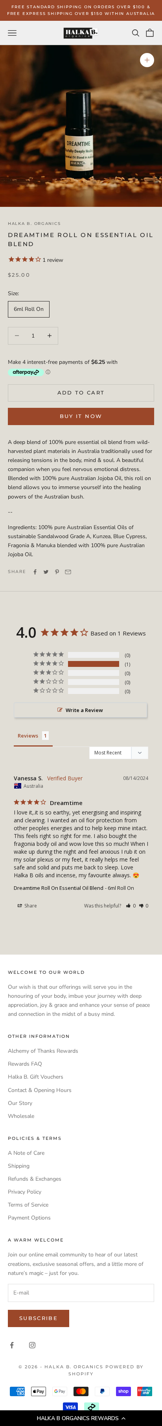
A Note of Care (26, 1153)
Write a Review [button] (84, 710)
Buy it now (81, 416)
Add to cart (81, 392)
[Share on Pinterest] (57, 572)
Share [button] (30, 905)
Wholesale (21, 1116)
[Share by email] (68, 572)
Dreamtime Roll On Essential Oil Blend (58, 887)
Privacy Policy (24, 1192)
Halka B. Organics (34, 223)
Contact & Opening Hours (40, 1090)
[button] (81, 1418)
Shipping (18, 1166)
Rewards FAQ (25, 1064)
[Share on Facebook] (35, 572)
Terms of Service (28, 1205)
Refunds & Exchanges (34, 1179)
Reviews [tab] (28, 735)
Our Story (20, 1103)
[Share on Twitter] (46, 572)
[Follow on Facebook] (12, 1345)
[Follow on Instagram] (32, 1345)
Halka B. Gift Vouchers (35, 1077)
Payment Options (29, 1218)
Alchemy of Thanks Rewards (43, 1051)
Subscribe (38, 1318)
